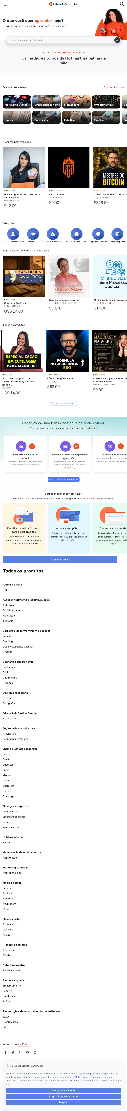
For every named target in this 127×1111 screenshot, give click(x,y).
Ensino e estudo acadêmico (20, 749)
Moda (6, 909)
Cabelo (7, 888)
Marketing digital (12, 873)
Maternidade (10, 718)
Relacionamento (12, 970)
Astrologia (9, 605)
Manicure (8, 898)
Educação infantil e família (20, 713)
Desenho (8, 929)
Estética (7, 893)
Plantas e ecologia (15, 945)
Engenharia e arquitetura (19, 728)
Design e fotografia (15, 693)
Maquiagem (9, 904)
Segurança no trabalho (15, 739)
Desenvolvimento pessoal (18, 646)
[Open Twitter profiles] (13, 1052)
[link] (17, 101)
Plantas (7, 955)
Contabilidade (11, 811)
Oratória (7, 652)
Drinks (6, 672)
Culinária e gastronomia (18, 662)
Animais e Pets (12, 584)
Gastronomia (10, 677)
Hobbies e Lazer (13, 837)
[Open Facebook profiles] (5, 1052)
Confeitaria (9, 667)
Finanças (7, 822)
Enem (6, 770)
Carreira (7, 636)
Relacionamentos (14, 965)
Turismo (7, 842)
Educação (8, 765)
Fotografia (9, 703)
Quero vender (60, 559)
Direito (7, 759)
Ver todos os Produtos (62, 403)
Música (7, 935)
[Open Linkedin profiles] (20, 1052)
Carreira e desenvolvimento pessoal (26, 631)
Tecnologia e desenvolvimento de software (31, 1011)
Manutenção (10, 858)
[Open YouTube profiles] (27, 1052)
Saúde (6, 1001)
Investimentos (11, 827)
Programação (10, 1022)
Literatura (8, 786)
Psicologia (9, 796)
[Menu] (5, 4)
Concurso (8, 754)
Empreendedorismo (14, 817)
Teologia (8, 621)
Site (5, 1027)
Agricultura (9, 950)
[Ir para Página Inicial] (64, 4)
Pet (5, 590)
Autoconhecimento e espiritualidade (26, 600)
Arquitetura (9, 734)
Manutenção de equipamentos (22, 852)
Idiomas (7, 775)
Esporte (7, 991)
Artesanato (9, 924)
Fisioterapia (9, 996)
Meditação (9, 615)
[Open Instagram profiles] (34, 1052)
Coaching (8, 641)
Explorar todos (112, 87)
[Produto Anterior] (3, 168)
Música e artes (12, 919)
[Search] (117, 40)
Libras (6, 780)
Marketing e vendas (15, 867)
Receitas (8, 683)
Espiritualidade (11, 610)
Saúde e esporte (13, 980)
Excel (6, 1016)
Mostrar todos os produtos (62, 479)
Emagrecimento (12, 986)
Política (7, 791)
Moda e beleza (12, 883)
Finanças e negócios (16, 806)
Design (7, 698)
